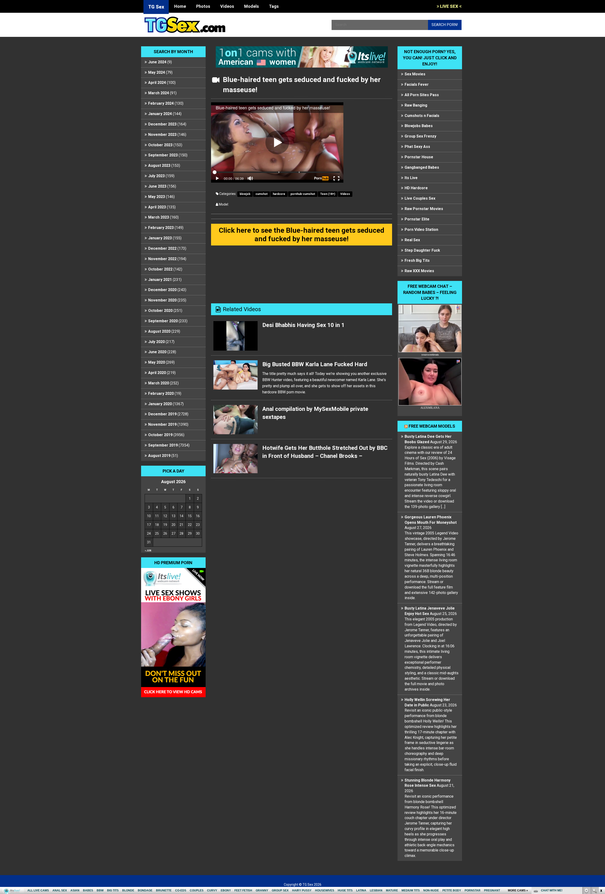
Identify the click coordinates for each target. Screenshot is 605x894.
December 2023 (162, 124)
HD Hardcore (416, 188)
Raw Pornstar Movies (424, 208)
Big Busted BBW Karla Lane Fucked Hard (314, 364)
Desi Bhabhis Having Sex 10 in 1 (303, 325)
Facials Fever (417, 84)
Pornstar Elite (417, 219)
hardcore (279, 194)
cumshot (261, 194)
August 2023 (159, 165)
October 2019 (160, 435)
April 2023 (157, 207)
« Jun (148, 550)
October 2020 (160, 310)
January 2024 (160, 114)
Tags (274, 6)
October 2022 (160, 269)
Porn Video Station (421, 229)
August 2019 (159, 455)
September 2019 (163, 445)
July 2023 (156, 176)
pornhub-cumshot (302, 194)
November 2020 (162, 300)
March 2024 (158, 93)
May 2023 (156, 196)
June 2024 (157, 62)
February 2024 (161, 103)
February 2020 (161, 393)
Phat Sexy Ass (417, 146)
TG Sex (156, 7)
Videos (227, 6)
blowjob (245, 194)
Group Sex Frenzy (420, 136)
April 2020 (157, 372)
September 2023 (163, 155)
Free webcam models (432, 426)
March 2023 (158, 217)
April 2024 (157, 82)
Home (180, 6)
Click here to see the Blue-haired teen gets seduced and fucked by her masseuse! (301, 234)
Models (251, 6)
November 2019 (162, 424)
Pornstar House (419, 157)
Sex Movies (415, 74)
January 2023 (160, 238)
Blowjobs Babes (419, 126)
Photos (203, 6)
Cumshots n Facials (422, 115)
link (601, 820)
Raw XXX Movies (419, 271)
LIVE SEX (449, 6)
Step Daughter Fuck (422, 250)
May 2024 (156, 72)
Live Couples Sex (420, 198)
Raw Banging (416, 105)
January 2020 (160, 404)
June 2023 (157, 186)
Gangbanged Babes (422, 167)
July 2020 (156, 342)
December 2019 (162, 414)
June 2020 (157, 352)
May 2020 (156, 362)
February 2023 (161, 227)
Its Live (411, 178)
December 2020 (162, 290)
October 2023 (160, 145)
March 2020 (158, 383)
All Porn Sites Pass (422, 95)
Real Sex (412, 240)
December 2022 (162, 248)
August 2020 (159, 331)
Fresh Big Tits (417, 260)
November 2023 (162, 134)
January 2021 (160, 279)
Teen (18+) (327, 194)
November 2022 (162, 259)
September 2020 (163, 321)
